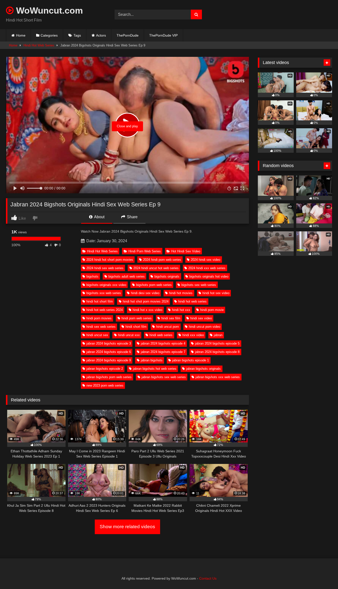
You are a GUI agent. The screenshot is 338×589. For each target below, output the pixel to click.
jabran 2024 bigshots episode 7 (163, 352)
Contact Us (208, 578)
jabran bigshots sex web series (164, 377)
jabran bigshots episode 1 (190, 360)
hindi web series (160, 335)
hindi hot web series (192, 301)
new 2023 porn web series (104, 385)
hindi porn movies (99, 318)
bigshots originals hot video (208, 276)
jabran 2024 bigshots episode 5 (217, 343)
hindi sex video (201, 318)
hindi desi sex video (145, 293)
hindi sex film (170, 318)
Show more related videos (127, 526)
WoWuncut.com (48, 10)
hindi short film (135, 326)
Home (20, 35)
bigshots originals (166, 276)
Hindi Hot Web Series (39, 45)
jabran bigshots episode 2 (104, 369)
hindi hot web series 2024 (104, 310)
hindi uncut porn (167, 326)
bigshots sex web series (198, 285)
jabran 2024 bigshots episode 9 (108, 360)
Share (132, 217)
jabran (218, 335)
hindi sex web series (101, 326)
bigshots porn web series (154, 285)
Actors (101, 35)
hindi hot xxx (181, 310)
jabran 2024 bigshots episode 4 (163, 343)
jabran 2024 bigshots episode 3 (108, 343)
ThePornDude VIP (163, 35)
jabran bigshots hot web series (154, 369)
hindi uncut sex (97, 335)
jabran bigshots (152, 360)
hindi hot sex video (215, 293)
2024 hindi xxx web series (206, 268)
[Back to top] (322, 574)
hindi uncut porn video (204, 326)
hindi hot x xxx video (147, 310)
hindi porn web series (136, 318)
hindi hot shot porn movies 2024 (146, 301)
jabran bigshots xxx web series (217, 377)
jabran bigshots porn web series (109, 377)
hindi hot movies (181, 293)
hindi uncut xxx (129, 335)
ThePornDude (128, 35)
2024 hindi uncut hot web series (156, 268)
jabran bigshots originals (203, 369)
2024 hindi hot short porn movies (109, 260)
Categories (49, 35)
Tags (77, 35)
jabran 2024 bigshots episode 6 (108, 352)
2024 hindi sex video (205, 260)
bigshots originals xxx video (106, 285)
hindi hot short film (99, 301)
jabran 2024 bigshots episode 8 (217, 352)
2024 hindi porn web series (162, 260)
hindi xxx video (193, 335)
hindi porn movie (212, 310)
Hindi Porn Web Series (144, 251)
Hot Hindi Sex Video (185, 251)
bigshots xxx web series (103, 293)
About (98, 217)
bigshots (92, 276)
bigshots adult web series (126, 276)
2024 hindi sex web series (104, 268)
